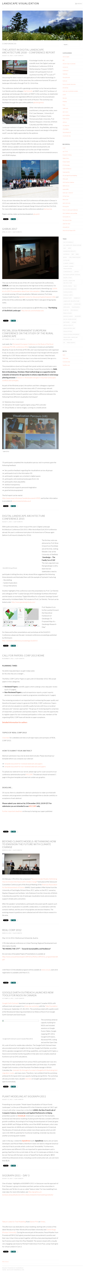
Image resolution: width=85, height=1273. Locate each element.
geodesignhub (38, 102)
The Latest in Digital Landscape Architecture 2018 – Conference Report (28, 51)
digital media (67, 286)
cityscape (66, 260)
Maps (64, 105)
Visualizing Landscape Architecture (70, 338)
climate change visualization (69, 63)
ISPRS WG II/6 (66, 186)
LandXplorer (67, 304)
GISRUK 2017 (9, 228)
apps (69, 248)
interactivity (67, 298)
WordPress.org (66, 365)
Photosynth (76, 307)
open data (66, 307)
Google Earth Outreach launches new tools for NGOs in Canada (28, 994)
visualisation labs (67, 136)
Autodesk (66, 254)
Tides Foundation (51, 1006)
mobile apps (65, 108)
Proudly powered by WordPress (12, 1268)
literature (65, 98)
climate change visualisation (68, 267)
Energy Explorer (66, 161)
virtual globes (66, 129)
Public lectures (66, 118)
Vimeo (43, 1222)
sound (74, 322)
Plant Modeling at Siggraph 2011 (24, 1096)
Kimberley (77, 298)
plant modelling (66, 115)
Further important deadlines (12, 811)
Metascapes (65, 199)
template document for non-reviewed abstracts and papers (25, 767)
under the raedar (66, 223)
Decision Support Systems (71, 274)
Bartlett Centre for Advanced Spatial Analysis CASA (37, 297)
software (65, 122)
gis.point (36, 214)
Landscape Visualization (20, 3)
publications (67, 313)
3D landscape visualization (72, 245)
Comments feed (66, 361)
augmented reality (69, 251)
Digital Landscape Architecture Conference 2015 (23, 517)
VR (64, 342)
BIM (63, 60)
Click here (5, 738)
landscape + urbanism (68, 192)
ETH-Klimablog (66, 165)
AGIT (64, 248)
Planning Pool (66, 206)
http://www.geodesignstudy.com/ (23, 602)
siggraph (78, 316)
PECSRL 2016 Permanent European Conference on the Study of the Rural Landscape (27, 333)
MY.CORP (29, 774)
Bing (77, 254)
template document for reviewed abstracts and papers (23, 764)
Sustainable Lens (67, 216)
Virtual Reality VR (67, 132)
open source (65, 112)
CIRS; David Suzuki (74, 257)
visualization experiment (71, 334)
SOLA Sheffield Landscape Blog (70, 213)
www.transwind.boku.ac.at (21, 501)
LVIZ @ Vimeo (66, 196)
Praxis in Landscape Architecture (70, 210)
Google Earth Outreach (10, 1003)
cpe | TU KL (65, 151)
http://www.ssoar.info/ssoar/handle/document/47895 (21, 498)
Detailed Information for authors (14, 722)
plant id (65, 310)
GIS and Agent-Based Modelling (70, 175)
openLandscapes (66, 203)
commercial (65, 67)
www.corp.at (45, 970)
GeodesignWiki (66, 172)
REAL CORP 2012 (11, 930)
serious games (68, 316)
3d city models (66, 56)
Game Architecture (67, 168)
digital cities (67, 277)
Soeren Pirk (34, 1222)
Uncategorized (66, 125)
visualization (67, 331)
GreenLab (21, 1116)
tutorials (28, 1079)
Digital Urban (66, 158)
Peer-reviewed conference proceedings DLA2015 (20, 641)
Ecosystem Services (69, 289)
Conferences (65, 70)
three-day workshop (31, 1006)
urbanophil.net (66, 227)
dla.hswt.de (48, 209)
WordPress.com (18, 1269)
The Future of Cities (67, 220)
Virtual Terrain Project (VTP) (69, 230)
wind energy (71, 342)
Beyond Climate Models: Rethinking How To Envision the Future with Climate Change (29, 844)
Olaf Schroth (18, 55)
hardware (65, 81)
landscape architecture (71, 301)
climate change (68, 263)
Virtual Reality (68, 325)
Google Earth (68, 295)
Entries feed (65, 358)
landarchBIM (66, 189)
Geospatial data (66, 77)
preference (74, 310)
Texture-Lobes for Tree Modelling (14, 1222)
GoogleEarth (67, 292)
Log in (64, 355)
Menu (79, 3)
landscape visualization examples (70, 91)
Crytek (76, 271)
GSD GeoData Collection (68, 182)
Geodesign (65, 74)
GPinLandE (65, 179)
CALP (64, 148)
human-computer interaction (69, 84)
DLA (75, 286)
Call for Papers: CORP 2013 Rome (23, 655)
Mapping (65, 101)
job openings (65, 87)
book (65, 257)
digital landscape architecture (69, 282)
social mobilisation (69, 319)
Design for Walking (67, 155)
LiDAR (64, 94)
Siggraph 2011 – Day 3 (15, 1175)
